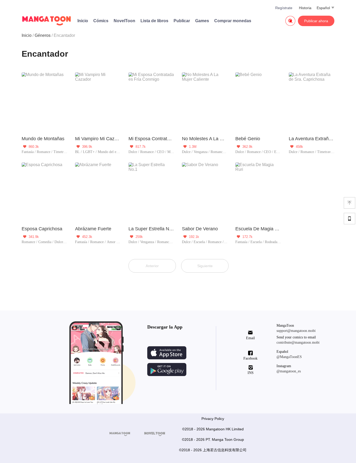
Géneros (43, 35)
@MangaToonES (289, 357)
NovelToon (124, 21)
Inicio (82, 21)
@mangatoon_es (289, 371)
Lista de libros (154, 21)
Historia (305, 8)
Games (202, 21)
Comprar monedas (232, 21)
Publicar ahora (316, 21)
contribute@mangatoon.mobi (298, 342)
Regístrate (283, 8)
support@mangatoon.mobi (296, 331)
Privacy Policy (212, 419)
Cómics (100, 21)
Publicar (182, 21)
